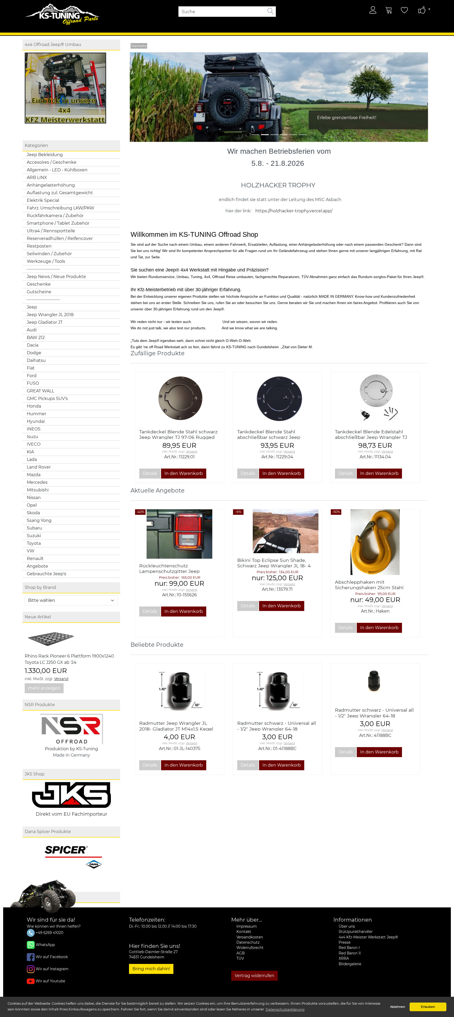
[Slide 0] (255, 135)
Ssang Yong (39, 520)
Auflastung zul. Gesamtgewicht (60, 192)
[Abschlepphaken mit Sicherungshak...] (375, 542)
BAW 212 (36, 337)
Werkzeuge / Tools (46, 261)
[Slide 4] (293, 135)
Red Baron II (350, 953)
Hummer (36, 413)
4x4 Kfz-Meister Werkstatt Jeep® (368, 937)
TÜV (240, 958)
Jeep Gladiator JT (45, 322)
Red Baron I (349, 948)
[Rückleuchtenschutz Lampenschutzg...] (179, 533)
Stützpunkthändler (356, 931)
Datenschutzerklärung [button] (285, 1009)
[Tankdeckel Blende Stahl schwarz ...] (179, 398)
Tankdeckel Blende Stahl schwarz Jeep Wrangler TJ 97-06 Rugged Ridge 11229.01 (178, 437)
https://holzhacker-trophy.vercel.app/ (293, 210)
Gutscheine (39, 291)
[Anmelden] (373, 10)
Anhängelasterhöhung (51, 185)
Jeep (32, 307)
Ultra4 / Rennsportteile (51, 230)
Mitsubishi (38, 489)
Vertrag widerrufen (254, 975)
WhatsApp (45, 945)
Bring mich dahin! (151, 968)
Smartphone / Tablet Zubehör (58, 223)
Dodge (34, 352)
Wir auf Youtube (50, 981)
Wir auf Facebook (52, 957)
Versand (61, 679)
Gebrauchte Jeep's (46, 573)
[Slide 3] (284, 135)
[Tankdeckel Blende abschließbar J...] (375, 398)
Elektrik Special (43, 200)
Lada (32, 459)
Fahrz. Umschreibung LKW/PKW (60, 208)
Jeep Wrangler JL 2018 (50, 314)
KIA (30, 451)
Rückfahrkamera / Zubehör (55, 215)
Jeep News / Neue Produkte (56, 276)
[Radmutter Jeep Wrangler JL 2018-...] (179, 689)
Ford (32, 375)
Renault (35, 558)
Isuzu (32, 436)
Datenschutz (248, 942)
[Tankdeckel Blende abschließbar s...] (277, 398)
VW (30, 550)
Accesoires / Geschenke (51, 162)
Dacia (32, 345)
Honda (34, 406)
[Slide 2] (274, 135)
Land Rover (39, 467)
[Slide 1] (265, 135)
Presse (344, 942)
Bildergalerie (350, 964)
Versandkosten (249, 937)
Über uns (347, 926)
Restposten (39, 246)
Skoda (33, 512)
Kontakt (243, 931)
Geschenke (39, 284)
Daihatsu (36, 360)
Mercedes (37, 482)
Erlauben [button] (428, 1007)
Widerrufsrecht (250, 948)
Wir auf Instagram (52, 969)
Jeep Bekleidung (45, 154)
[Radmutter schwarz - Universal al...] (277, 689)
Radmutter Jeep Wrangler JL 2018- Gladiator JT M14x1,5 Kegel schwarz (176, 728)
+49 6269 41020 (49, 933)
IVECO (33, 444)
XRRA (344, 958)
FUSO (33, 383)
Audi (32, 329)
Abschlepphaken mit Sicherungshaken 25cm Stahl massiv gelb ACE (369, 587)
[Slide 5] (303, 135)
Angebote (37, 566)
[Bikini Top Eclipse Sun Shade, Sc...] (277, 531)
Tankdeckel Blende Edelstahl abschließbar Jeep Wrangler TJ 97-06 (371, 437)
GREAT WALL (40, 390)
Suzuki (34, 535)
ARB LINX (37, 177)
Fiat (31, 368)
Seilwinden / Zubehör (49, 253)
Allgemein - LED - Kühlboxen (57, 169)
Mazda (33, 474)
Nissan (34, 497)
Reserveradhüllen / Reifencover (60, 238)
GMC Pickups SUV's (47, 398)
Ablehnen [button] (397, 1007)
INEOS (33, 429)
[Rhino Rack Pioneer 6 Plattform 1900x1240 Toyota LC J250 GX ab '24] (51, 638)
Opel (32, 505)
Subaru (34, 528)
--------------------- (43, 268)
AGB (240, 953)
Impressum (246, 926)
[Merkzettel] (404, 10)
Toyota (34, 543)
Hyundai (36, 421)
